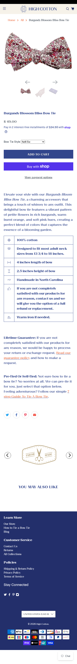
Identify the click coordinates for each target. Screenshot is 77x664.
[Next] (69, 455)
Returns (8, 550)
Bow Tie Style (12, 141)
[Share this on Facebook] (16, 414)
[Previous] (7, 455)
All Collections (12, 554)
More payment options (38, 177)
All (22, 20)
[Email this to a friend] (34, 414)
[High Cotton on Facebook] (9, 595)
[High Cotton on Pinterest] (13, 595)
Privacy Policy (12, 572)
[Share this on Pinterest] (25, 414)
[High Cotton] (38, 9)
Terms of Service (14, 576)
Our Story (9, 524)
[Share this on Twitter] (7, 414)
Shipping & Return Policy (19, 568)
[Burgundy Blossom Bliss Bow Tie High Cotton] (38, 53)
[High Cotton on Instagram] (17, 595)
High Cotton (42, 624)
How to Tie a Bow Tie (17, 528)
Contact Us (10, 546)
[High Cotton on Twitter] (5, 595)
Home (11, 20)
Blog (6, 531)
